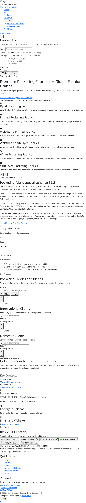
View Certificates (20, 223)
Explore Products (7, 97)
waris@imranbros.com (12, 382)
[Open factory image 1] (9, 439)
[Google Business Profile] (10, 490)
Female (15, 294)
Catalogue (8, 17)
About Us (7, 463)
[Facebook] (1, 490)
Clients (7, 21)
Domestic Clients (14, 26)
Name (2, 49)
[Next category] (6, 174)
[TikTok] (12, 490)
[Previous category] (2, 174)
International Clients (15, 24)
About (6, 12)
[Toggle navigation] (16, 7)
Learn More (5, 223)
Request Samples (24, 97)
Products (7, 15)
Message (4, 67)
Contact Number (7, 52)
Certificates (8, 29)
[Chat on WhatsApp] (1, 501)
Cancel (14, 73)
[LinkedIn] (8, 490)
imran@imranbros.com (12, 387)
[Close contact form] (2, 36)
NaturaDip (26, 495)
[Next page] (2, 300)
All (2, 294)
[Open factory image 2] (29, 439)
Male (7, 294)
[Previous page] (2, 297)
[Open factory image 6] (29, 442)
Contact (7, 473)
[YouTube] (5, 490)
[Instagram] (3, 490)
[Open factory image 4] (68, 439)
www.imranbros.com (11, 424)
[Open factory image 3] (49, 439)
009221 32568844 (9, 487)
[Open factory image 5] (9, 442)
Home (6, 9)
